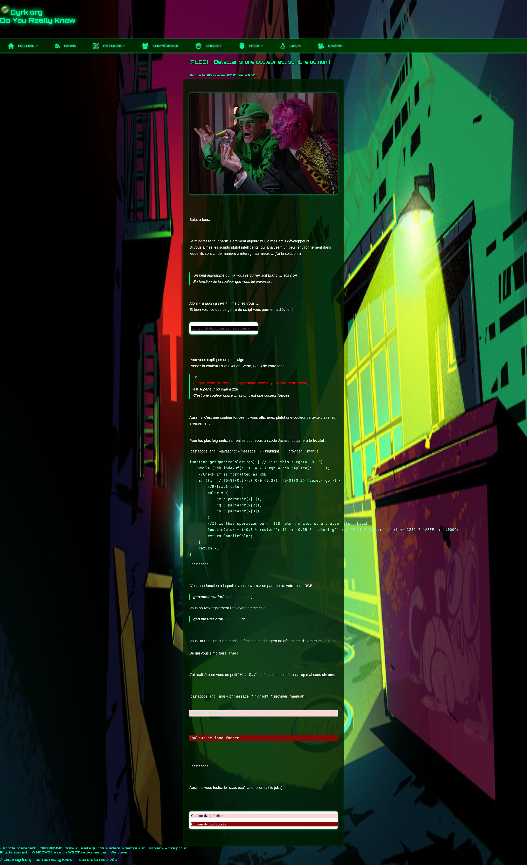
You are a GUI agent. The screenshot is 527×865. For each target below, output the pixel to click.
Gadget (214, 46)
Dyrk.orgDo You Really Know (38, 16)
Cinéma (335, 46)
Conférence (165, 46)
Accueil (26, 46)
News (70, 46)
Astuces (112, 46)
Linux (295, 46)
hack (254, 46)
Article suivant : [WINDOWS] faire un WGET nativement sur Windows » (65, 852)
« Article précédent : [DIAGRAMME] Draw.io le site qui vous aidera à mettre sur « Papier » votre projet (93, 848)
